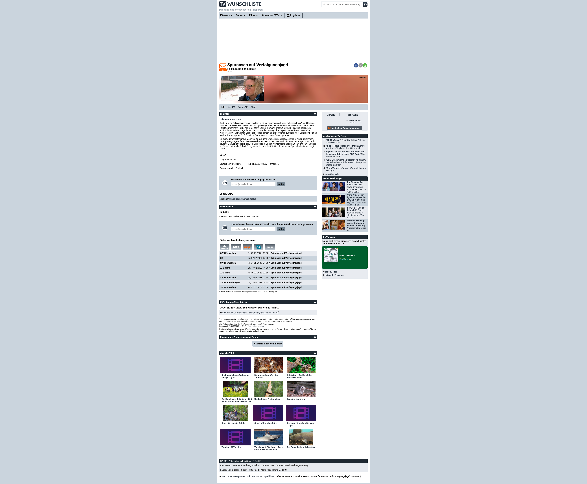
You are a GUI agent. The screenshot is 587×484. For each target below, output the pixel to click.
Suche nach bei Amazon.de (250, 312)
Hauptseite (239, 476)
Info (223, 107)
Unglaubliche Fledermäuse (267, 399)
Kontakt (237, 465)
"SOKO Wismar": (345, 141)
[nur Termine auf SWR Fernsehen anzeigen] (236, 247)
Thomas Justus (248, 199)
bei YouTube (331, 272)
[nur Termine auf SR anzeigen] (258, 247)
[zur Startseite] (240, 3)
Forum (242, 107)
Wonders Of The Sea (231, 447)
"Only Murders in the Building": (346, 162)
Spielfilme (269, 476)
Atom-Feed (266, 470)
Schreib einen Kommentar (268, 343)
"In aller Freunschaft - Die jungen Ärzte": (345, 147)
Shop (253, 107)
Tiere (238, 119)
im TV (231, 107)
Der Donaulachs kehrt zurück (301, 447)
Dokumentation (227, 119)
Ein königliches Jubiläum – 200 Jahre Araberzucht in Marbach (237, 400)
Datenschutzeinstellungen (289, 465)
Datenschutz (268, 465)
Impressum (225, 465)
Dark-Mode (278, 470)
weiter (281, 184)
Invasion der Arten (296, 399)
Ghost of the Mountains (265, 423)
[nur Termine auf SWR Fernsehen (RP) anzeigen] (270, 247)
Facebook (225, 470)
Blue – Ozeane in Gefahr (233, 423)
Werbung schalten (251, 465)
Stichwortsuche (254, 476)
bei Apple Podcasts (334, 275)
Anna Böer (235, 199)
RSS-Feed (254, 470)
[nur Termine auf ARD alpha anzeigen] (247, 247)
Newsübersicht (332, 174)
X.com (244, 470)
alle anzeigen (224, 247)
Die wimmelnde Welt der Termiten (266, 376)
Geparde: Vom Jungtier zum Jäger (300, 424)
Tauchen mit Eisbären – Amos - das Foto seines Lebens (269, 448)
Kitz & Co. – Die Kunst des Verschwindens (299, 376)
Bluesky (235, 470)
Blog (305, 465)
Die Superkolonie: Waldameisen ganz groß (236, 376)
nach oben (227, 476)
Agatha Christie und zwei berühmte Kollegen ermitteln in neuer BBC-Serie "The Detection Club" (345, 154)
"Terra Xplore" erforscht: (346, 169)
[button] (356, 65)
